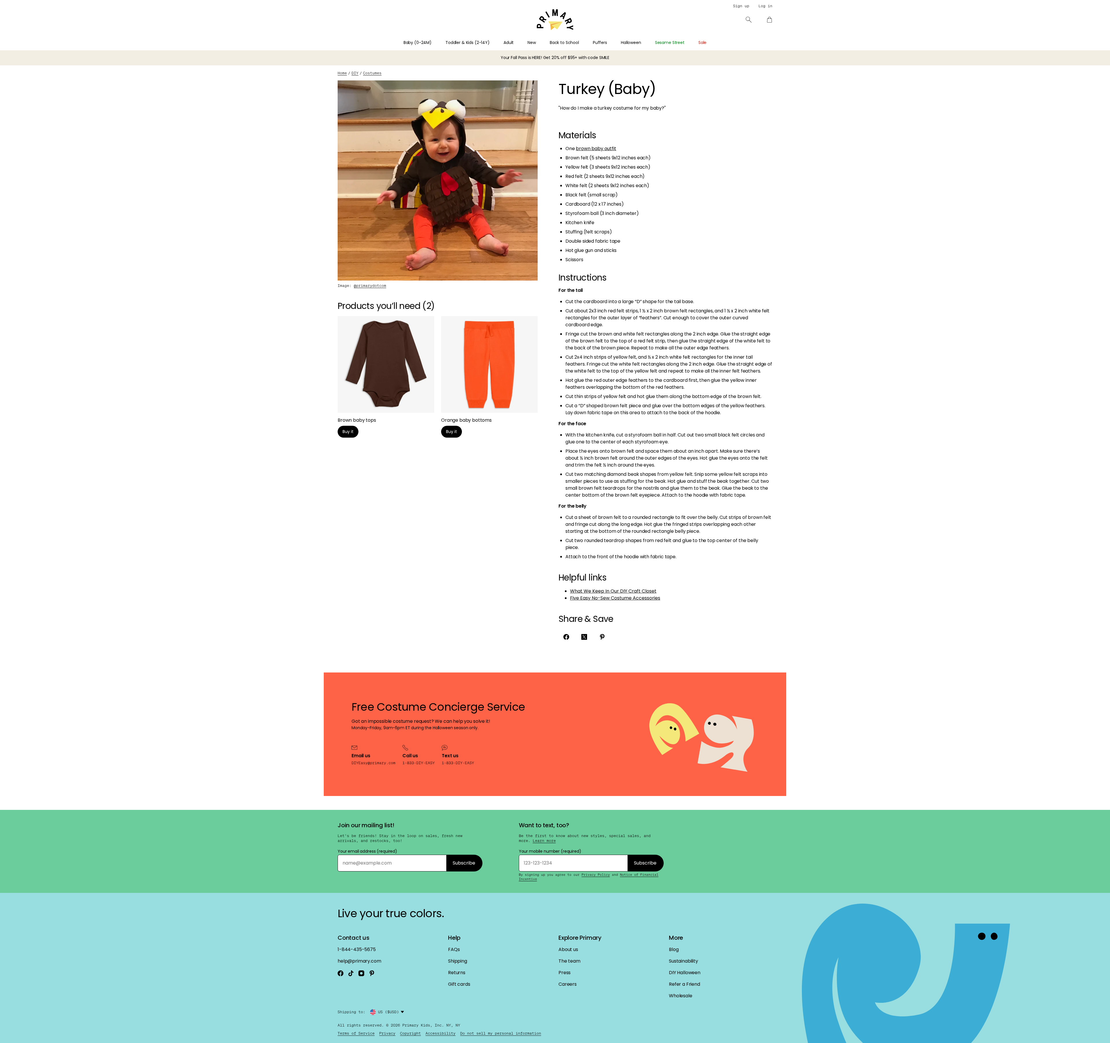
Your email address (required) (367, 851)
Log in (765, 5)
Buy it (348, 431)
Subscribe (464, 863)
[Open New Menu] (539, 44)
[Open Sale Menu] (709, 44)
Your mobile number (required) (550, 851)
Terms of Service (356, 1033)
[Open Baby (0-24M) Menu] (435, 44)
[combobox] (392, 1012)
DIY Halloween (684, 972)
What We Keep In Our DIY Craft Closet (613, 591)
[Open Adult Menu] (517, 44)
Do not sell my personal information (500, 1033)
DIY (355, 73)
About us (568, 949)
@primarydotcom (370, 285)
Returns (456, 972)
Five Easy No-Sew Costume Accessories (615, 598)
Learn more (544, 841)
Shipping (457, 961)
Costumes (372, 73)
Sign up (741, 5)
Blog (673, 949)
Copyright (410, 1033)
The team (569, 961)
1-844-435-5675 (357, 949)
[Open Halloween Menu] (644, 44)
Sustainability (683, 961)
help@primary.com (359, 961)
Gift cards (459, 984)
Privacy (387, 1033)
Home (342, 73)
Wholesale (680, 995)
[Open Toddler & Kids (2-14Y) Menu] (493, 44)
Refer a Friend (684, 984)
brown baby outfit (596, 148)
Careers (567, 984)
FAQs (454, 949)
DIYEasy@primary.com (373, 762)
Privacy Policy (596, 875)
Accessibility (441, 1033)
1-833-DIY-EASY (418, 762)
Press (564, 972)
